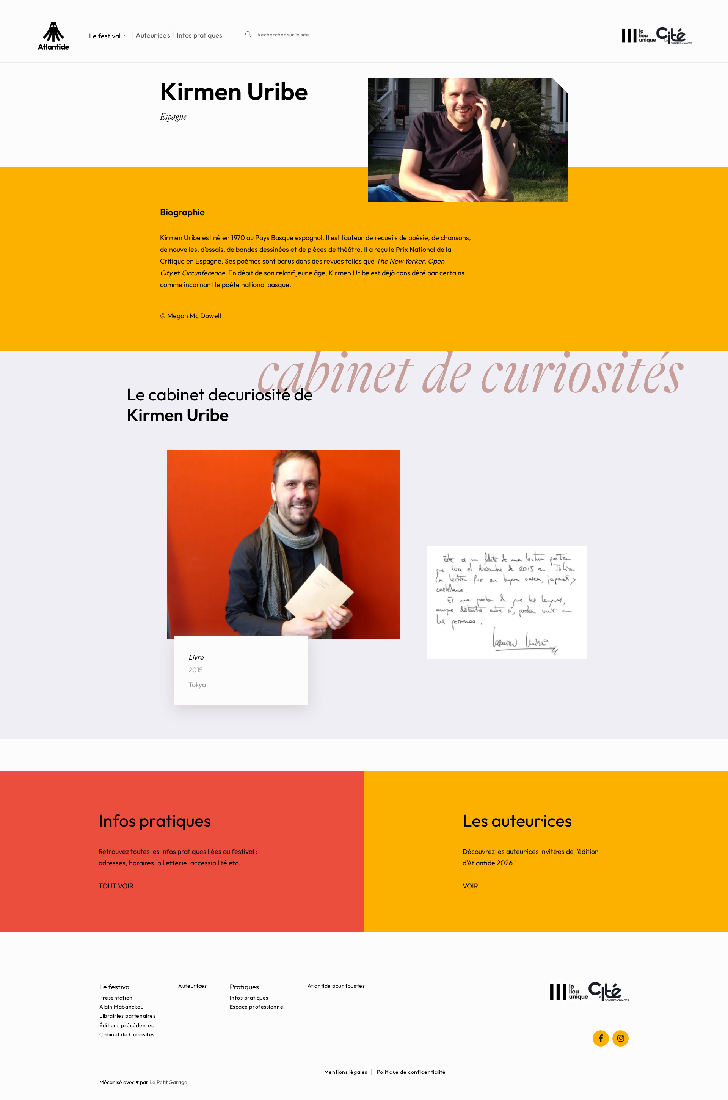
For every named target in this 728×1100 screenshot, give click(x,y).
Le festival (105, 35)
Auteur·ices (192, 985)
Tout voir (116, 886)
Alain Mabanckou (121, 1006)
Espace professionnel (257, 1006)
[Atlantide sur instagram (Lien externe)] (620, 1038)
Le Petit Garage (168, 1082)
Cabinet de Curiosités (127, 1034)
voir (470, 886)
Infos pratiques (199, 35)
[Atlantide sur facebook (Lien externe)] (601, 1038)
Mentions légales (345, 1072)
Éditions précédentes (126, 1025)
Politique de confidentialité (411, 1072)
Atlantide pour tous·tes (336, 985)
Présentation (116, 997)
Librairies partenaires (127, 1015)
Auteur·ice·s (153, 35)
